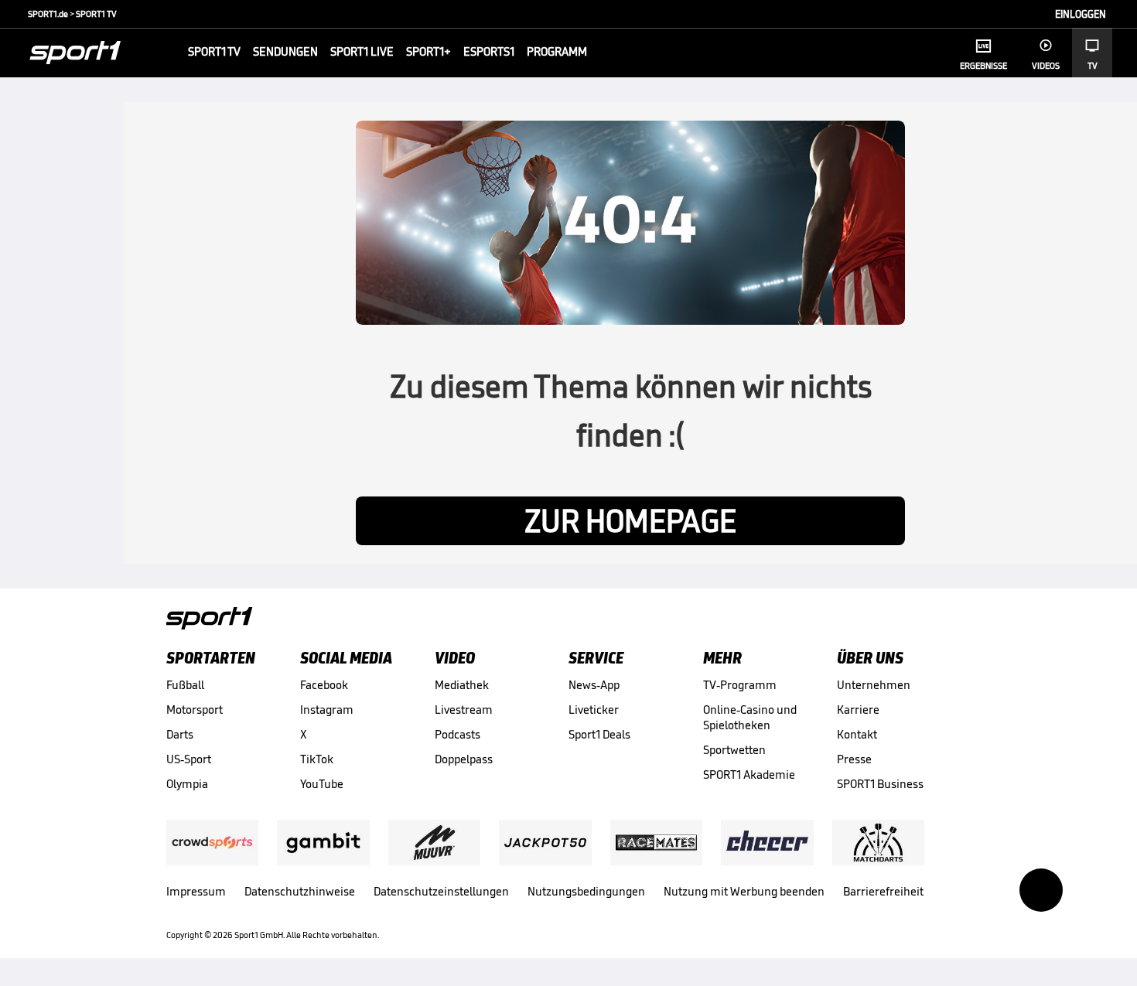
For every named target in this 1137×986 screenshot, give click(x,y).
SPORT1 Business (880, 783)
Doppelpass (464, 759)
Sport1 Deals (599, 734)
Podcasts (457, 734)
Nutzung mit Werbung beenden (744, 891)
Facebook (324, 684)
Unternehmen (873, 684)
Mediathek (462, 684)
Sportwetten (734, 749)
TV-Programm (740, 684)
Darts (179, 734)
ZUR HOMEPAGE (630, 521)
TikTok (316, 759)
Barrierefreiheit (883, 891)
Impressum (196, 891)
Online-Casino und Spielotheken (750, 717)
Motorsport (194, 709)
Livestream (464, 709)
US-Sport (188, 759)
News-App (594, 684)
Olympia (187, 783)
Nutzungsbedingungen (586, 891)
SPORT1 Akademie (749, 774)
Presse (854, 759)
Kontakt (857, 734)
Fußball (185, 684)
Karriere (858, 709)
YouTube (321, 783)
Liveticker (593, 709)
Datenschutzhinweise (299, 891)
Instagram (326, 709)
